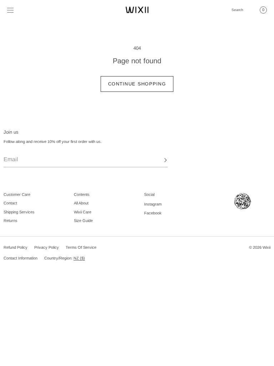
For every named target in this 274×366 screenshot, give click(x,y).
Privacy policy (46, 247)
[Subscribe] (159, 160)
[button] (237, 10)
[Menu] (15, 10)
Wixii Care (82, 212)
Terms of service (81, 247)
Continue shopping (137, 83)
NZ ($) (79, 258)
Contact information (20, 258)
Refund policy (15, 247)
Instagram (153, 204)
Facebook (153, 213)
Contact (10, 203)
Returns (10, 220)
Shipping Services (19, 212)
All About (81, 203)
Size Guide (83, 220)
